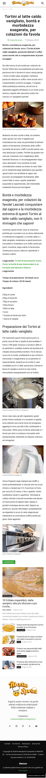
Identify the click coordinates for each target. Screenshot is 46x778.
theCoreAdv (23, 770)
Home (4, 9)
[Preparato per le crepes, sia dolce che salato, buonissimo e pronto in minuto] (8, 639)
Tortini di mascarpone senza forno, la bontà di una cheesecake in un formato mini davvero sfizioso (21, 264)
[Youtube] (36, 726)
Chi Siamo (16, 744)
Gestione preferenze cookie (36, 775)
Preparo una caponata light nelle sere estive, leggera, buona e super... (29, 651)
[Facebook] (9, 726)
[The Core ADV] (23, 765)
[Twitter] (29, 726)
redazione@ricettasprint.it (23, 719)
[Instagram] (16, 726)
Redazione (26, 744)
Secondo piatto (7, 596)
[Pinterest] (23, 726)
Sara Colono (6, 610)
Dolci (11, 9)
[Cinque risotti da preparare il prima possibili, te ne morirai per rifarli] (8, 628)
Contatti (7, 744)
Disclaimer (36, 744)
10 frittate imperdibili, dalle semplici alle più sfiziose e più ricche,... (19, 603)
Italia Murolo (16, 40)
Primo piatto (20, 630)
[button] (4, 3)
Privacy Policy (23, 747)
